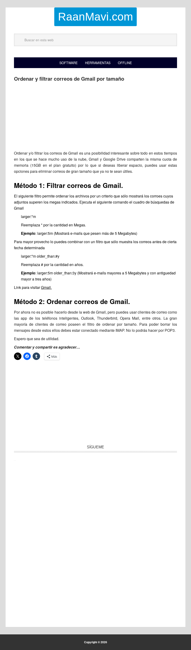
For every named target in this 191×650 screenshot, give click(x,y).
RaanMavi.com (95, 16)
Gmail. (46, 287)
